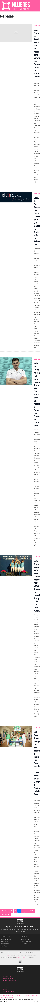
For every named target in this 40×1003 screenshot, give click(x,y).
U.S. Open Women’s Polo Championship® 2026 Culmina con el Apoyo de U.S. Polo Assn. (37, 586)
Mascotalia (24, 936)
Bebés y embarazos (9, 980)
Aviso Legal (26, 995)
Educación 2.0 (5, 936)
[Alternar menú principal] (36, 6)
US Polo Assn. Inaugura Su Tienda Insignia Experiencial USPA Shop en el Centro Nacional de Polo (37, 763)
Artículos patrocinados (8, 929)
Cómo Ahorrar (25, 939)
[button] (20, 961)
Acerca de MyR (20, 931)
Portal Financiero (26, 941)
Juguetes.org (5, 943)
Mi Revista (24, 943)
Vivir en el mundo (8, 991)
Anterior (6, 911)
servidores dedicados (21, 957)
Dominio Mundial (6, 939)
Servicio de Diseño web (24, 929)
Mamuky (6, 989)
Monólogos (4, 946)
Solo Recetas (7, 976)
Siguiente (4, 914)
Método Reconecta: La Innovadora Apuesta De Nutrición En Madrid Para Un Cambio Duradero (37, 394)
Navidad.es (4, 941)
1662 (31, 911)
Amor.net (6, 987)
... (26, 911)
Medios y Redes (28, 927)
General (37, 25)
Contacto (35, 929)
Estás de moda (8, 978)
